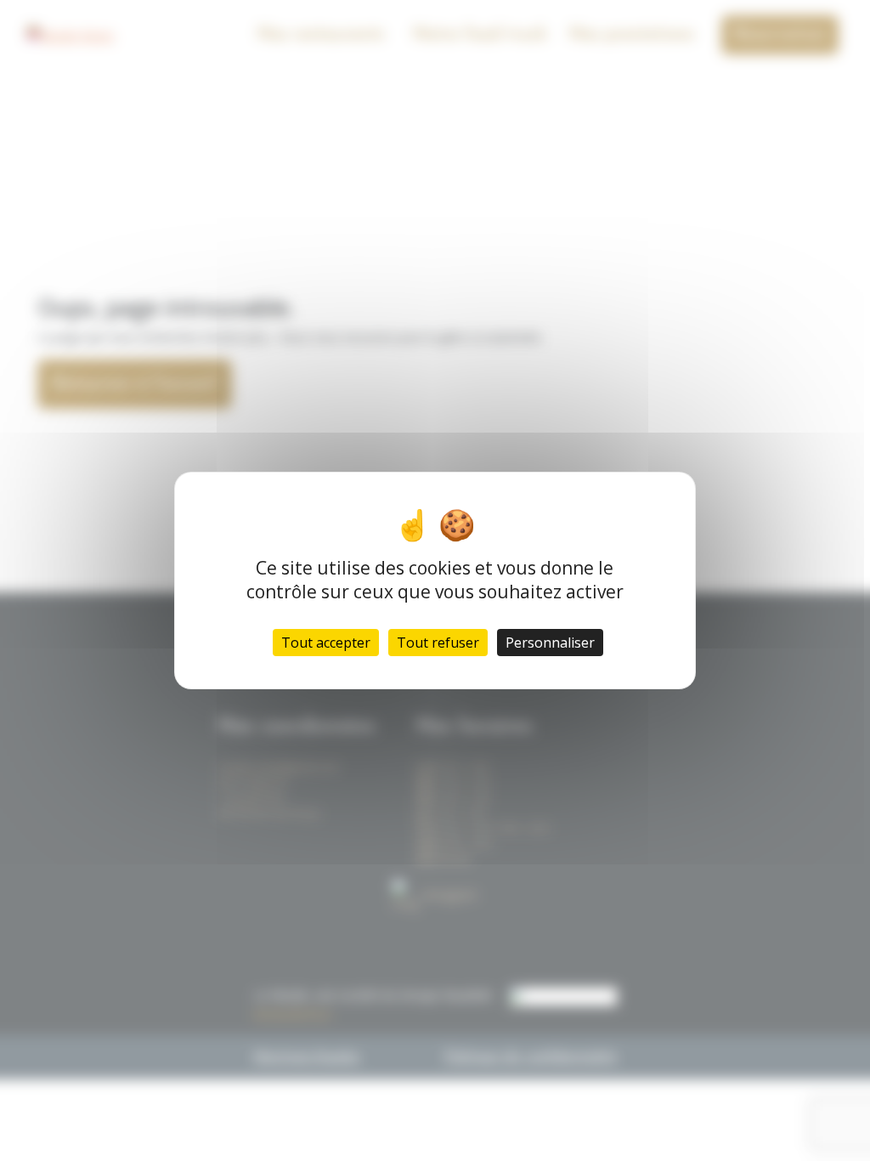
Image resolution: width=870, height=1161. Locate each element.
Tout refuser (438, 642)
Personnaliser (550, 642)
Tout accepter (325, 642)
